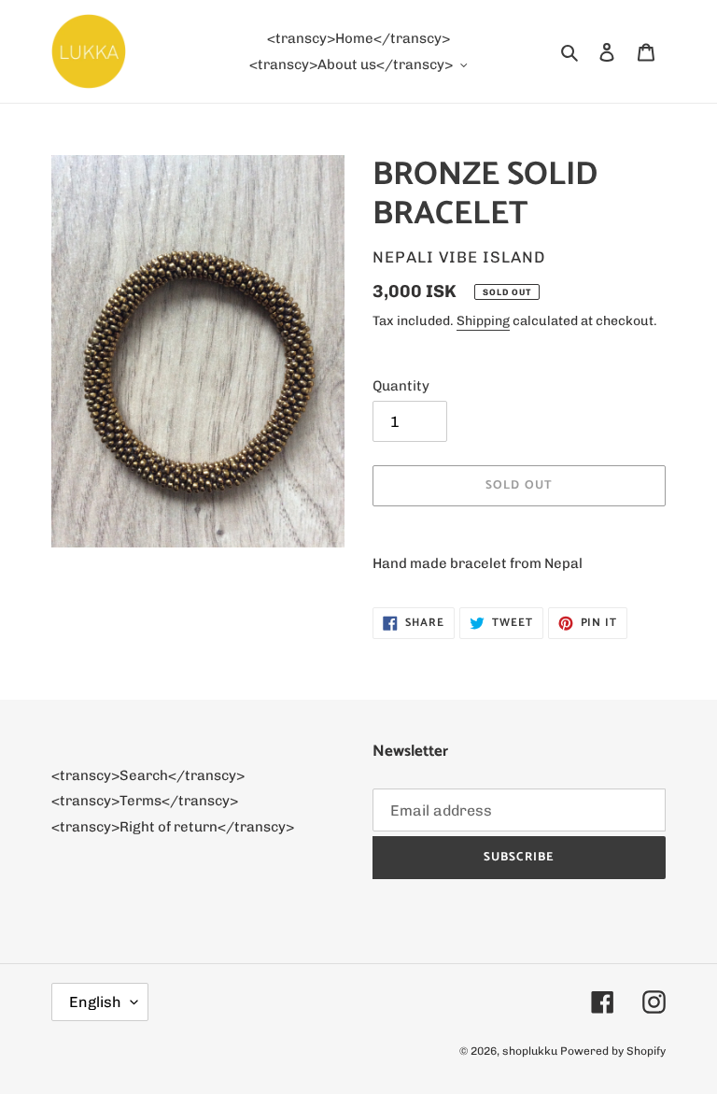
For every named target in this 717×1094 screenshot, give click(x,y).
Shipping (483, 321)
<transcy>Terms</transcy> (144, 800)
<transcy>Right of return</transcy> (172, 826)
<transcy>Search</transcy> (148, 775)
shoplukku (529, 1051)
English (95, 1002)
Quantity (401, 385)
